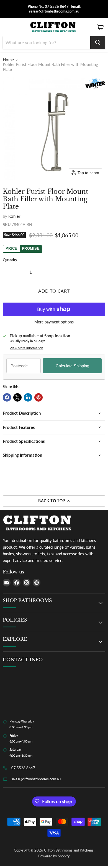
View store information (26, 348)
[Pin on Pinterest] (38, 397)
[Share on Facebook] (7, 397)
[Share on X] (17, 397)
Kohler (14, 216)
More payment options (54, 322)
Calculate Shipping (72, 365)
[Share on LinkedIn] (28, 397)
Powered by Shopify (54, 856)
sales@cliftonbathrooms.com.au (36, 779)
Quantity (10, 260)
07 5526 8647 (23, 768)
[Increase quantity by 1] (51, 272)
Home (8, 59)
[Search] (97, 42)
